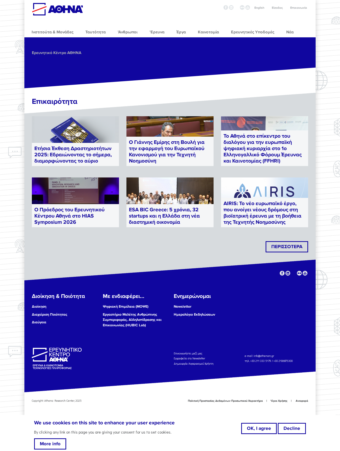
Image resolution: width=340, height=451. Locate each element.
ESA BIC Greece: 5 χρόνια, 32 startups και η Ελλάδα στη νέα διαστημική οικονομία (164, 216)
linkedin (231, 7)
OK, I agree (259, 428)
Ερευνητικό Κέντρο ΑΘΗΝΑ (56, 52)
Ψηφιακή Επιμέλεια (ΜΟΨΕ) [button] (125, 306)
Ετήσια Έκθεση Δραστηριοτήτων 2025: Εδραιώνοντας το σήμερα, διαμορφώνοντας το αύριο (73, 154)
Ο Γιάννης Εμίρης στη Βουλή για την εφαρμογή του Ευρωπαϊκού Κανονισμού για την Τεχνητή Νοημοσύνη (167, 151)
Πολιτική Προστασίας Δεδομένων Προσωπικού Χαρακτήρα (225, 400)
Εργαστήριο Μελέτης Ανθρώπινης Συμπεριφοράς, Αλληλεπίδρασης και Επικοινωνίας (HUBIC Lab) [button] (132, 319)
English (259, 8)
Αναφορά (302, 400)
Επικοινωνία (298, 8)
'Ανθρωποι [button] (127, 32)
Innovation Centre (57, 9)
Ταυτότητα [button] (95, 32)
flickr (242, 7)
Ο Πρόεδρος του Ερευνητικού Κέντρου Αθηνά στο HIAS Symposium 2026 (69, 216)
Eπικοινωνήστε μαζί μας (188, 353)
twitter (236, 7)
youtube (247, 7)
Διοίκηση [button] (39, 306)
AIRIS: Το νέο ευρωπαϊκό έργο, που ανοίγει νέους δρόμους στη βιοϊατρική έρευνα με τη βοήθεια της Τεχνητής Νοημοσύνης (262, 213)
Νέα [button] (290, 32)
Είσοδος (277, 8)
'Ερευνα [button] (157, 32)
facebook (225, 7)
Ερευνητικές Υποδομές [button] (252, 32)
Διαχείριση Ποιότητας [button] (49, 314)
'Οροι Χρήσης (278, 400)
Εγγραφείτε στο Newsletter (190, 358)
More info (50, 444)
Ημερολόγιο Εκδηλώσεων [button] (194, 314)
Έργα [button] (181, 32)
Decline (291, 428)
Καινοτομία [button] (208, 32)
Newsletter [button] (182, 306)
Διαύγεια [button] (39, 322)
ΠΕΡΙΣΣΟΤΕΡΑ (286, 247)
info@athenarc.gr (264, 356)
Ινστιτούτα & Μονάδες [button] (52, 32)
